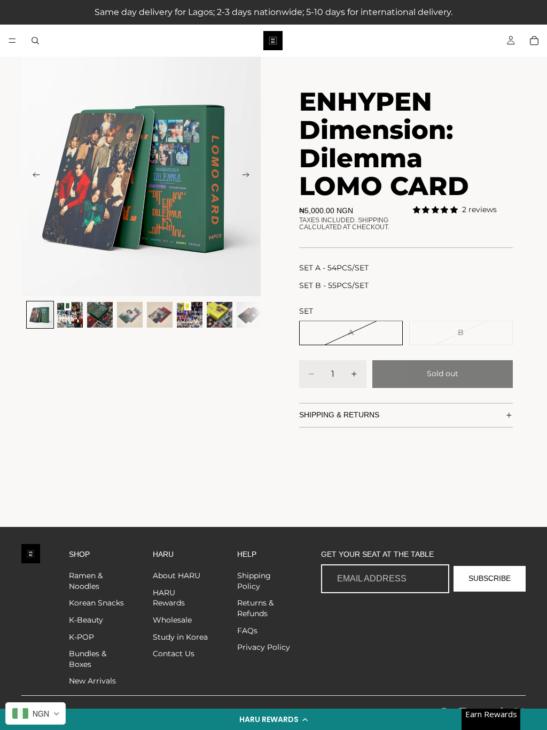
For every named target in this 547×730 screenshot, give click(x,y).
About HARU (176, 575)
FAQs (247, 630)
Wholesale (172, 620)
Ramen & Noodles (86, 581)
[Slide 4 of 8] (130, 315)
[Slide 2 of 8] (70, 315)
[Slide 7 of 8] (219, 315)
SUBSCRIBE (489, 578)
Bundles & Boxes (87, 659)
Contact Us (173, 653)
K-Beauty (86, 620)
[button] (273, 719)
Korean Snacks (96, 603)
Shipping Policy (254, 581)
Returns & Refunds (255, 608)
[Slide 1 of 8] (40, 315)
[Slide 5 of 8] (160, 315)
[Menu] (12, 40)
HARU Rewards (169, 598)
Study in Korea (180, 637)
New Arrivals (92, 681)
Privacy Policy (263, 647)
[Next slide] (249, 176)
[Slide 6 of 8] (189, 315)
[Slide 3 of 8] (100, 315)
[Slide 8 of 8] (249, 315)
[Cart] (534, 40)
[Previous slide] (33, 176)
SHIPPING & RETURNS (339, 414)
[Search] (35, 40)
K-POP (81, 637)
